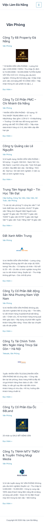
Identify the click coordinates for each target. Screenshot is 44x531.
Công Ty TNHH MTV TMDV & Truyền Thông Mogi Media (21, 455)
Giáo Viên (30, 198)
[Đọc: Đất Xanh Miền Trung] (22, 250)
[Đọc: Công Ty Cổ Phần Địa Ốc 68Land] (22, 425)
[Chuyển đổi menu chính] (39, 5)
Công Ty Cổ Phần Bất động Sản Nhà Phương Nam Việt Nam (21, 294)
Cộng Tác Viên (19, 198)
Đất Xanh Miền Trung (17, 236)
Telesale (6, 353)
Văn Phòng (7, 46)
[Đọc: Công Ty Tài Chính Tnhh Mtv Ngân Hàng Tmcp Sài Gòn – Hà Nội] (22, 363)
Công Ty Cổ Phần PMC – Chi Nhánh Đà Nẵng (19, 101)
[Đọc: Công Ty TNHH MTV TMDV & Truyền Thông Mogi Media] (22, 473)
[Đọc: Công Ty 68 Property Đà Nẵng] (22, 55)
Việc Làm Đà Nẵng (15, 4)
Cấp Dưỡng (7, 198)
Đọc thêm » (7, 89)
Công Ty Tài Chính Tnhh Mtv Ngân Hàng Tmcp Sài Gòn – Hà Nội (20, 345)
